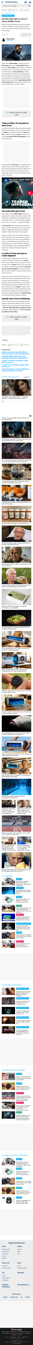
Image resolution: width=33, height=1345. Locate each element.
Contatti (27, 1297)
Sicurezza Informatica (6, 1286)
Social (3, 1275)
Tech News (5, 1253)
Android (19, 1249)
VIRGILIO (8, 1331)
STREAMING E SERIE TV (10, 13)
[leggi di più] (30, 40)
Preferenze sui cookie (14, 1338)
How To (19, 1265)
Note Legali (13, 1336)
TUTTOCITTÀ (13, 1333)
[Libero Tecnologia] (16, 1294)
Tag (21, 1297)
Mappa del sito (14, 1297)
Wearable (4, 1265)
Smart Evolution (6, 1268)
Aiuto (22, 1338)
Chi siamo (7, 1336)
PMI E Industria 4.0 (23, 1284)
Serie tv (5, 340)
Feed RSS (5, 1297)
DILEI (18, 1333)
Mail (25, 4)
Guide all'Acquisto (22, 1268)
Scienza (4, 1256)
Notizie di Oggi (6, 1249)
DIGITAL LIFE (20, 914)
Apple (18, 1251)
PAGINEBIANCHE (6, 1333)
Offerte (4, 1258)
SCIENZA (19, 905)
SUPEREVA (19, 1334)
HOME (3, 13)
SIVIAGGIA (22, 1333)
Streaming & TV (6, 1278)
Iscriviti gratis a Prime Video (18, 114)
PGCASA (30, 1331)
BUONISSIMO (14, 1334)
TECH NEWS (20, 888)
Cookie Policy (25, 1336)
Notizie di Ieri (5, 1251)
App (18, 1253)
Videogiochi (5, 1280)
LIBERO (3, 1331)
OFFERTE (19, 879)
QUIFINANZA (27, 1333)
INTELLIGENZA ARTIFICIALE (23, 923)
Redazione (20, 1272)
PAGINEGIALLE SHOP (22, 1331)
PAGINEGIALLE (13, 1331)
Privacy (19, 1336)
